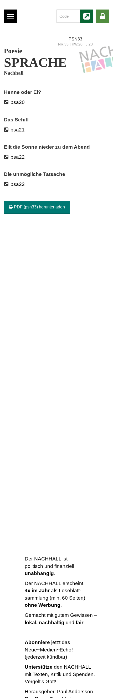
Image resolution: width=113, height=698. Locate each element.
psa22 (18, 157)
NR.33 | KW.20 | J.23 (75, 44)
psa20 (18, 102)
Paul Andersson (75, 691)
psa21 (18, 130)
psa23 (18, 184)
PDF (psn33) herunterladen (39, 207)
